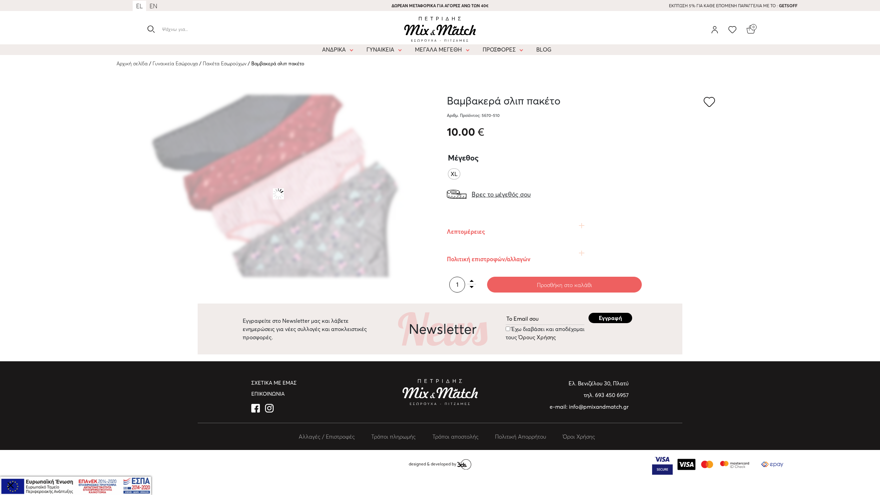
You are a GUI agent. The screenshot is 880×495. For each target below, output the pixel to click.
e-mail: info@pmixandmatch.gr (589, 406)
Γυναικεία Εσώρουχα (175, 63)
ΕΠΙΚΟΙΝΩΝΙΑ (268, 393)
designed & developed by (433, 463)
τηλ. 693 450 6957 (606, 395)
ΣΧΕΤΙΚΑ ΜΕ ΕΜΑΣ (274, 383)
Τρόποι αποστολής (455, 436)
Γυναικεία (380, 49)
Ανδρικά (334, 49)
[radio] (454, 174)
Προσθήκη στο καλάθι (564, 285)
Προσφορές (499, 49)
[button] (710, 102)
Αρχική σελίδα (132, 63)
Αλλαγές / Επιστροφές (327, 436)
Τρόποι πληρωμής (393, 436)
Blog (543, 49)
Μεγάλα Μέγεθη (438, 49)
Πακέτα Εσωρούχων (224, 63)
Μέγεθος (463, 158)
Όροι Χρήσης (579, 436)
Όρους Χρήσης (536, 337)
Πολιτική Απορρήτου (520, 436)
